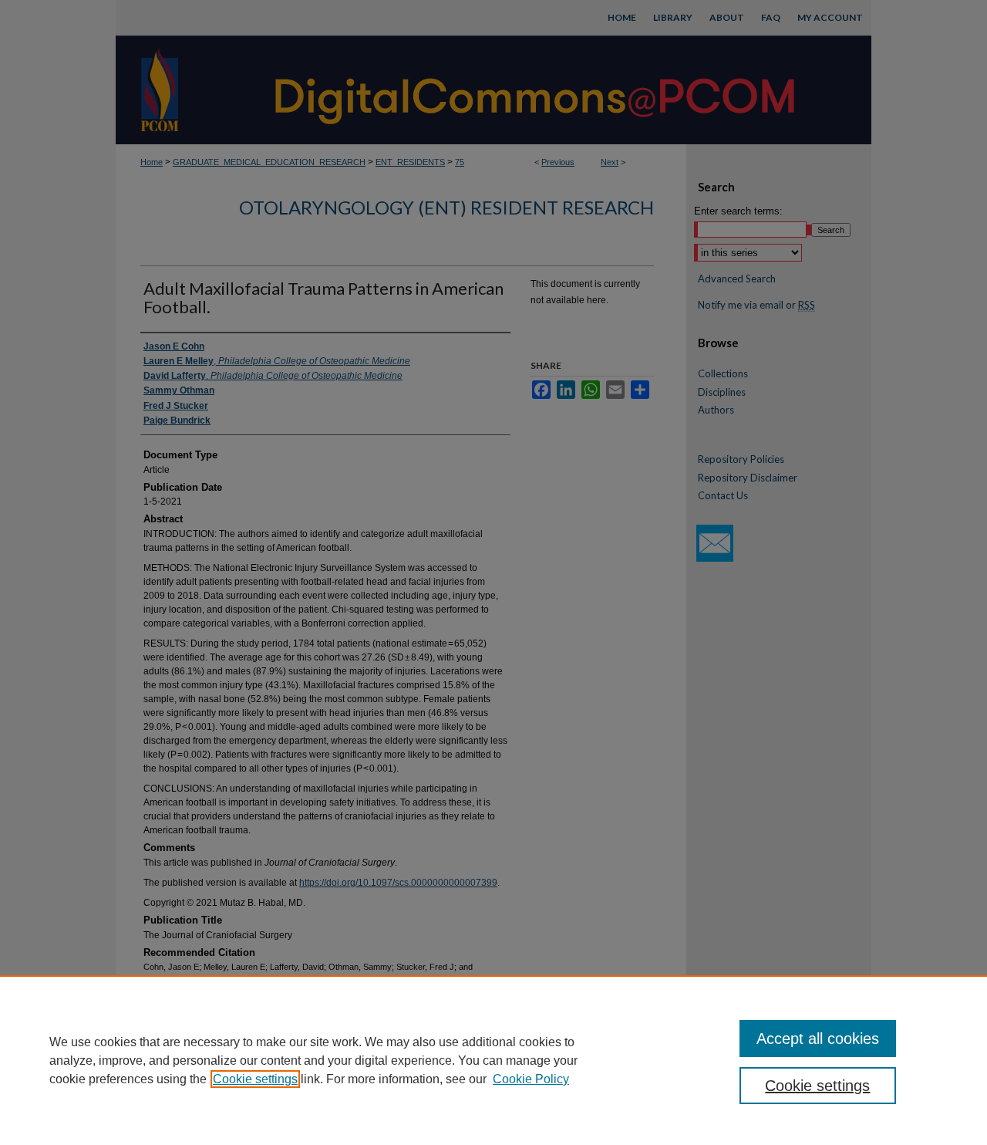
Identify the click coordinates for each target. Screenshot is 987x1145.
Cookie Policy (531, 1079)
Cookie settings (255, 1079)
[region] (493, 1060)
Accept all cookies (817, 1038)
